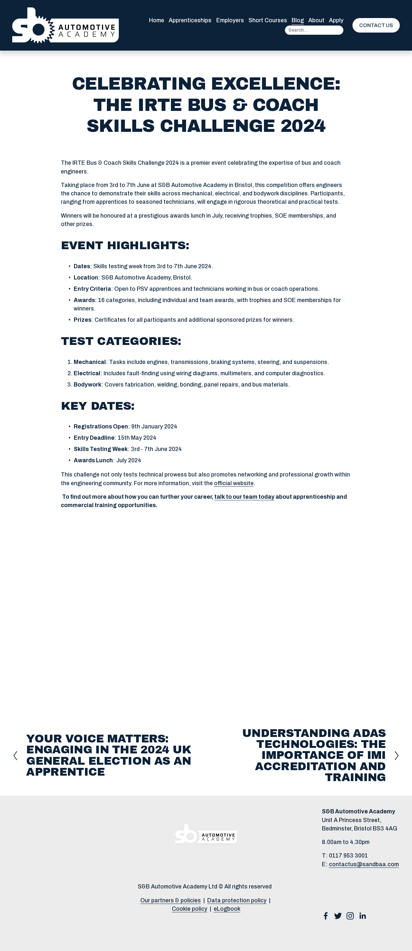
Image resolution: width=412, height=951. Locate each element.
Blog (298, 20)
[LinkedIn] (362, 916)
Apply (336, 20)
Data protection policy (237, 900)
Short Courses (267, 20)
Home (156, 20)
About (316, 20)
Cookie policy (189, 909)
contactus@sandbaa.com (364, 864)
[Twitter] (338, 916)
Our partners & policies (170, 900)
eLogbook (227, 909)
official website (234, 483)
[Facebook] (326, 916)
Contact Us (376, 25)
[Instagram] (350, 916)
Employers (230, 20)
